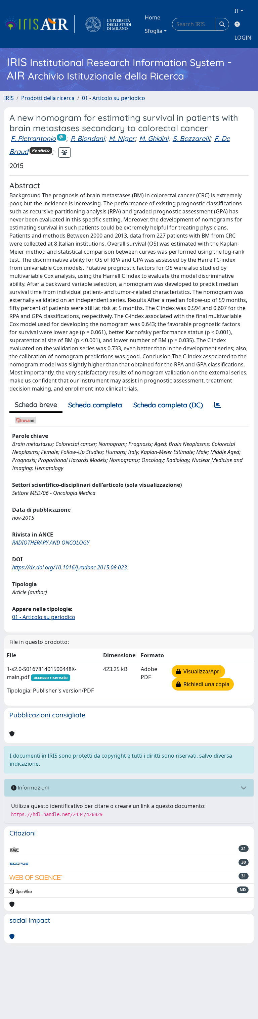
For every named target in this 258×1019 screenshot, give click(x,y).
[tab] (218, 405)
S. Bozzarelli (191, 138)
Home (152, 17)
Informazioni (32, 787)
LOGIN (242, 37)
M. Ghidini (153, 138)
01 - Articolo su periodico (113, 98)
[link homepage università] (108, 24)
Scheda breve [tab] (36, 404)
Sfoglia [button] (153, 31)
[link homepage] (39, 24)
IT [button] (236, 10)
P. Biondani (87, 138)
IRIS (9, 98)
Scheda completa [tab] (95, 405)
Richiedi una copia (205, 684)
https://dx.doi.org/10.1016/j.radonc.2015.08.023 (69, 567)
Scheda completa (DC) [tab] (168, 405)
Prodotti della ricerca (48, 98)
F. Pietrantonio (33, 138)
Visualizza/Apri (201, 671)
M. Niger (122, 138)
